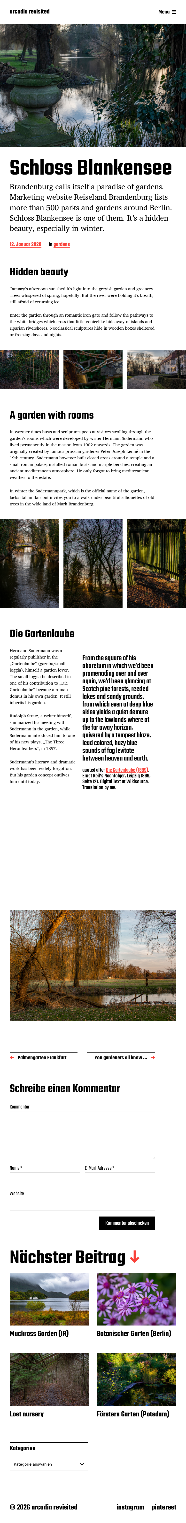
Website (17, 1193)
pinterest (164, 1507)
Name (16, 1168)
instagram (130, 1507)
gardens (62, 245)
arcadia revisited (30, 12)
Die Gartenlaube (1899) (127, 770)
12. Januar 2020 (25, 245)
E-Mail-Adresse (99, 1168)
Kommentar (20, 1107)
